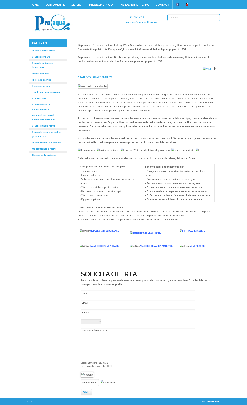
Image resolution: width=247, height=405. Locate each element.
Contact (162, 4)
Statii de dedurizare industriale (42, 65)
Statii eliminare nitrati (43, 126)
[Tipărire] (215, 69)
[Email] (207, 69)
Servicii (76, 4)
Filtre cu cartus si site (43, 50)
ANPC (30, 401)
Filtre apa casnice (41, 80)
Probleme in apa (101, 4)
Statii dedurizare (41, 57)
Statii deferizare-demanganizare (41, 106)
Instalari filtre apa (134, 4)
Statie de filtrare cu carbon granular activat (46, 134)
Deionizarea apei (41, 86)
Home (34, 4)
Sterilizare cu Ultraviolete (46, 92)
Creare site (196, 401)
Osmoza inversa (40, 73)
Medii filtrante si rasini (44, 149)
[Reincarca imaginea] (108, 382)
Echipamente (55, 4)
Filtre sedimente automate (46, 142)
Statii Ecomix (39, 98)
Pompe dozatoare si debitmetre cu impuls (43, 117)
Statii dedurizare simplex (95, 77)
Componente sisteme (44, 155)
